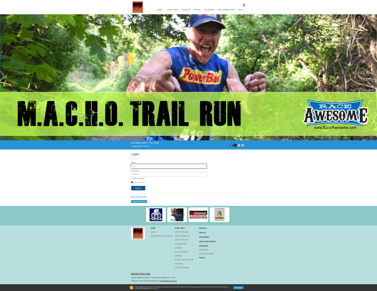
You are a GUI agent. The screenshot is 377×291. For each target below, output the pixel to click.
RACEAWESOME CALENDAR (161, 236)
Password (135, 171)
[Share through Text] (242, 145)
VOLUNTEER (209, 10)
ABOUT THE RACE (182, 232)
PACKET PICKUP (181, 240)
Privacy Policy (154, 288)
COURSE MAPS (181, 244)
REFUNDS (179, 264)
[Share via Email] (238, 145)
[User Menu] (244, 5)
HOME (153, 232)
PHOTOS (197, 10)
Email (133, 162)
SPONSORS (203, 250)
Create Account (139, 201)
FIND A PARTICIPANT (226, 10)
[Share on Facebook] (231, 145)
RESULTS (186, 10)
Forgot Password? (138, 178)
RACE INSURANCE (182, 268)
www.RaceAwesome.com (168, 281)
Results (202, 258)
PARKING (178, 248)
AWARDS (178, 256)
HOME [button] (159, 10)
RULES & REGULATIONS (184, 260)
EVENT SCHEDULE (182, 236)
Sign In (138, 188)
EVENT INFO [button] (172, 10)
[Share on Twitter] (235, 145)
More (240, 10)
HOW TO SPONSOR (206, 254)
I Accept (238, 288)
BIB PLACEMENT (181, 252)
